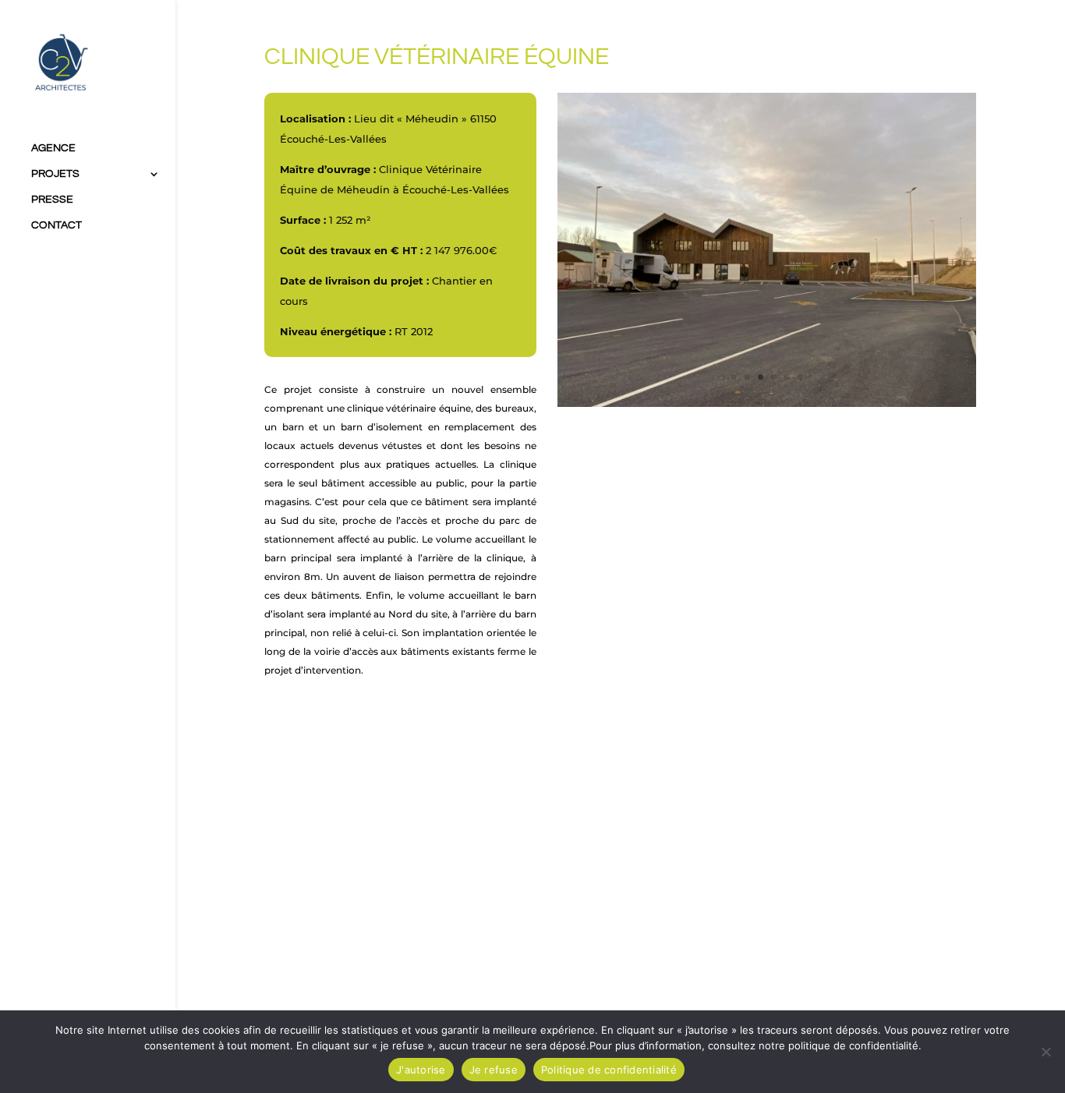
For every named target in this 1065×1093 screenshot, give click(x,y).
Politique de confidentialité (609, 1069)
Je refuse (493, 1069)
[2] (766, 403)
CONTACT (56, 225)
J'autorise (421, 1069)
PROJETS (55, 173)
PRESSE (52, 199)
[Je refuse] (1045, 1051)
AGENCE (53, 148)
